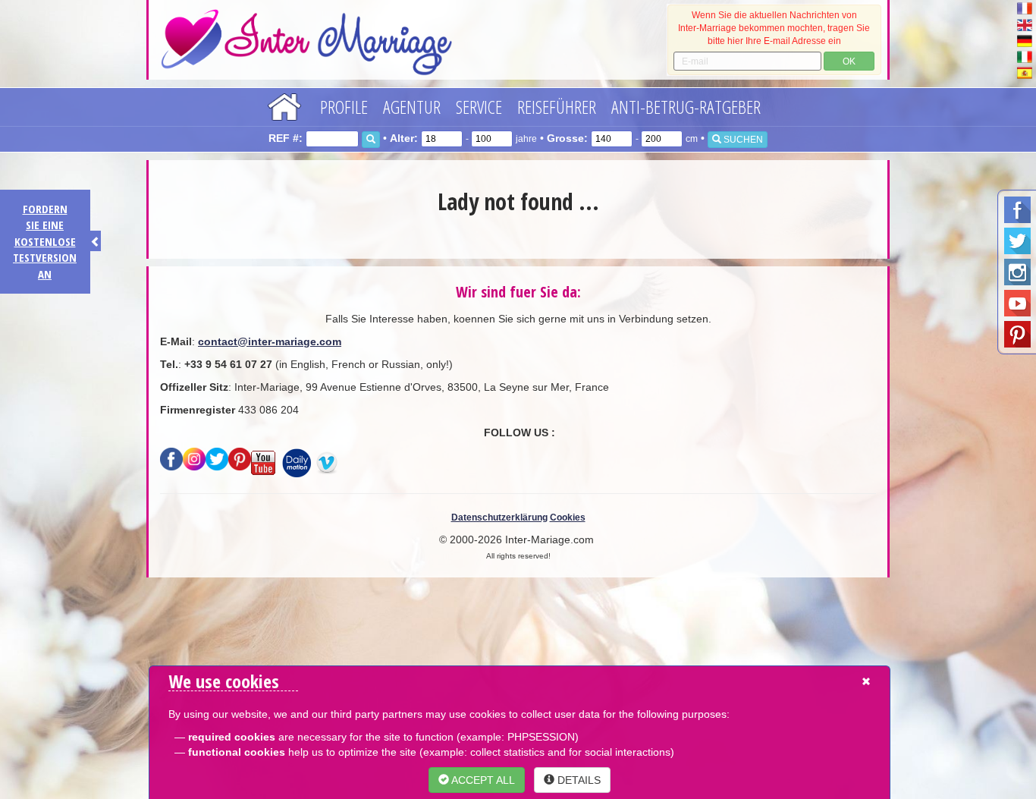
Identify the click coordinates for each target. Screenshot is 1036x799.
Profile (344, 106)
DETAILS (577, 780)
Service (479, 106)
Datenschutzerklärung (499, 517)
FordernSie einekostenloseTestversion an (45, 241)
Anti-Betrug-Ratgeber (686, 106)
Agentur (412, 106)
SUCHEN (742, 139)
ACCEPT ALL (482, 780)
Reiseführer (556, 106)
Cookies (567, 517)
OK (849, 61)
